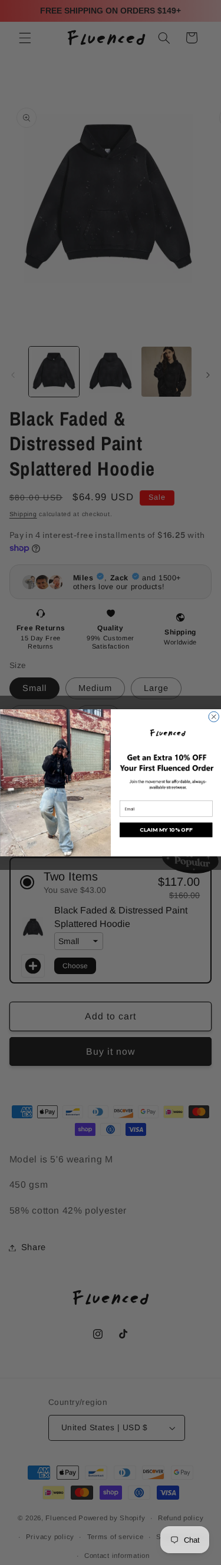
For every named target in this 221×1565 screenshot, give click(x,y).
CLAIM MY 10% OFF (166, 829)
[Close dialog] (214, 717)
